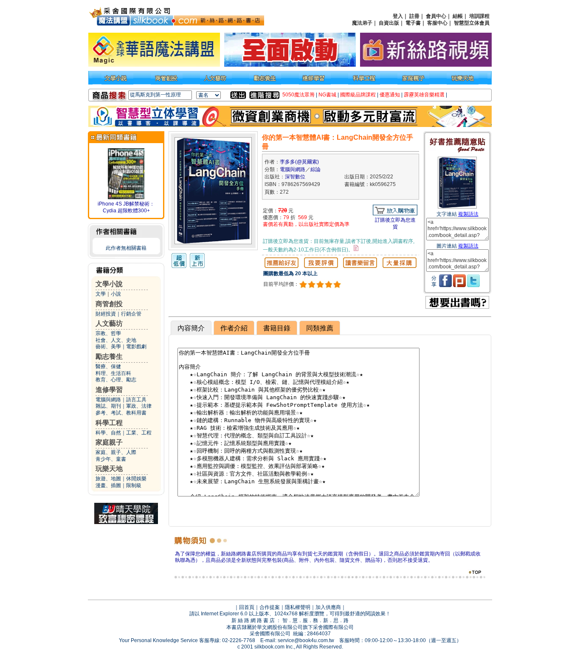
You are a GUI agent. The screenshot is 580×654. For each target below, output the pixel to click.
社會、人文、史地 (116, 340)
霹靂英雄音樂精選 (424, 95)
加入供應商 (328, 607)
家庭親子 (109, 442)
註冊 (414, 16)
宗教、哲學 (108, 333)
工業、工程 (139, 433)
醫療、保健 (108, 366)
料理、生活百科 (113, 373)
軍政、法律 (139, 406)
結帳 (458, 16)
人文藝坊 (109, 323)
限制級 (133, 485)
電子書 (413, 23)
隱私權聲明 (297, 607)
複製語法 (468, 214)
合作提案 (269, 607)
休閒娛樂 (136, 479)
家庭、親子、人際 (116, 452)
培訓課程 (479, 16)
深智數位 (295, 177)
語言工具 (136, 400)
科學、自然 (108, 433)
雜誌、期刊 (108, 406)
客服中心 (437, 23)
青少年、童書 (111, 459)
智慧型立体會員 (472, 23)
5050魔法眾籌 (298, 95)
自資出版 (389, 23)
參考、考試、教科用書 (121, 413)
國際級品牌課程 (358, 95)
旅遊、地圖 (108, 479)
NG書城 (327, 95)
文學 (101, 294)
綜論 (315, 169)
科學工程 (109, 422)
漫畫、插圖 (108, 485)
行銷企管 (131, 314)
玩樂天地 (109, 468)
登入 (398, 16)
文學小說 (109, 284)
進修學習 (109, 389)
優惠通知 (390, 95)
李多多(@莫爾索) (299, 162)
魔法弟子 (362, 23)
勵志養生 (109, 356)
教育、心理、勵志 (116, 380)
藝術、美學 (108, 347)
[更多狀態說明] (356, 248)
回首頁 (246, 607)
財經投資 (106, 314)
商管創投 (109, 303)
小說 (116, 294)
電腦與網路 (108, 400)
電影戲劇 (136, 347)
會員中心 (436, 16)
